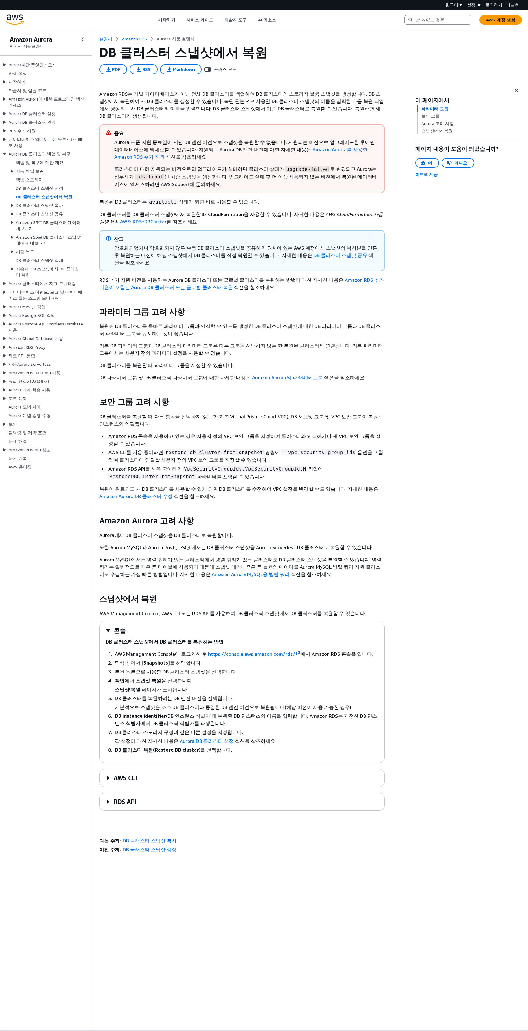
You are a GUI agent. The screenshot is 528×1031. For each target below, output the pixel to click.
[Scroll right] (280, 20)
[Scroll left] (153, 20)
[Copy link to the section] (94, 312)
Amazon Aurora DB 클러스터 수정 (136, 496)
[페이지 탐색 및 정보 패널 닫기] (516, 90)
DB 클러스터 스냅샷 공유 (340, 255)
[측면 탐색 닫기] (82, 39)
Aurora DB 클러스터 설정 (207, 741)
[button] (116, 630)
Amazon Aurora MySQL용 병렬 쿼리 (251, 574)
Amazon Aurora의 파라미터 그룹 (287, 377)
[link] (176, 39)
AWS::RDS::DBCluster (143, 221)
